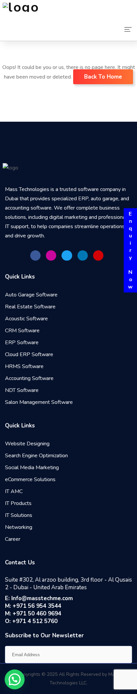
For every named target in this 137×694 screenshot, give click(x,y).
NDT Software (22, 390)
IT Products (18, 503)
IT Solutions (18, 515)
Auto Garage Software (31, 294)
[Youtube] (98, 255)
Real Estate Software (30, 306)
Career (12, 539)
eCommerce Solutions (30, 479)
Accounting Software (29, 378)
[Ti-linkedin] (82, 255)
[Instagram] (51, 255)
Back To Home (103, 77)
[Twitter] (67, 255)
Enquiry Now (130, 250)
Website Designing (27, 443)
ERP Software (22, 342)
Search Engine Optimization (36, 455)
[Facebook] (35, 255)
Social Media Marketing (32, 467)
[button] (15, 679)
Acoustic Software (26, 318)
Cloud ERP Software (29, 354)
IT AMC (14, 491)
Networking (18, 527)
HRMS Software (24, 366)
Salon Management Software (39, 402)
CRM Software (22, 330)
